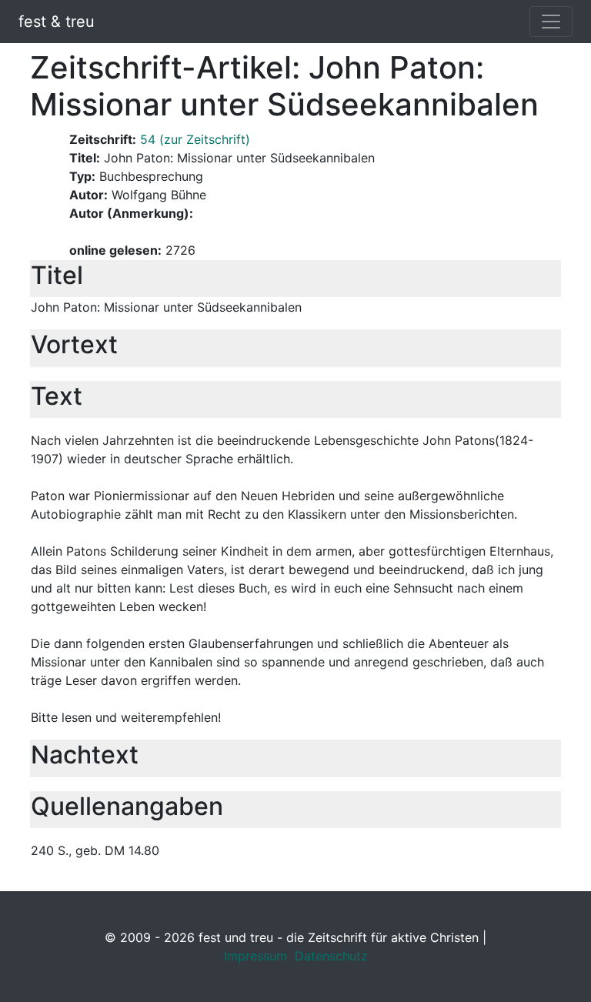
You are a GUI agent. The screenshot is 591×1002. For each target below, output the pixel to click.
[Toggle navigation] (551, 21)
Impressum (255, 956)
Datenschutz (331, 956)
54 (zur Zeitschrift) (195, 139)
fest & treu (56, 21)
